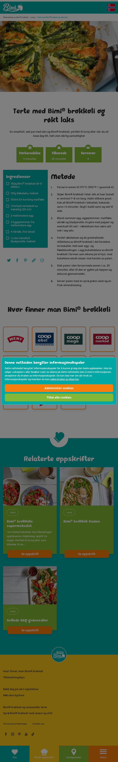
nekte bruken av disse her (64, 379)
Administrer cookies (59, 388)
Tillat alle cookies (59, 397)
